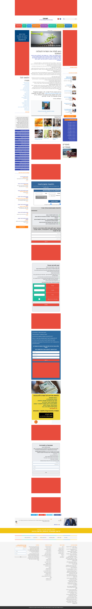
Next (76, 522)
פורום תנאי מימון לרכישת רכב (23, 146)
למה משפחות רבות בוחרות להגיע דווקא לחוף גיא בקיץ (71, 567)
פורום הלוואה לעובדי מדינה (24, 164)
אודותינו (29, 25)
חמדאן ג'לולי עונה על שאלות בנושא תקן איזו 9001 (72, 552)
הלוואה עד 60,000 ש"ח (71, 129)
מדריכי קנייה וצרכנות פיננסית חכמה (23, 106)
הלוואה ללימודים (26, 90)
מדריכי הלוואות (26, 108)
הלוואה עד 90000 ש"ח (71, 134)
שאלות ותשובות (44, 25)
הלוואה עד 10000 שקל (71, 122)
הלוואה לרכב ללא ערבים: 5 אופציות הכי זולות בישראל (72, 581)
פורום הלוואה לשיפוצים (24, 130)
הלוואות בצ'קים (26, 100)
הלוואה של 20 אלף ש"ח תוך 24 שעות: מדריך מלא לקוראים (71, 595)
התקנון (47, 204)
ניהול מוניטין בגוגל (27, 537)
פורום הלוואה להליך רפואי (24, 135)
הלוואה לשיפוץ (27, 94)
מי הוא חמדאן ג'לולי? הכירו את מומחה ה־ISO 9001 (71, 550)
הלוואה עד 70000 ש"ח (71, 131)
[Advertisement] (46, 7)
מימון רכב (27, 92)
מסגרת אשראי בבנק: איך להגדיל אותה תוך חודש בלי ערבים (71, 590)
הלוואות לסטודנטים (26, 105)
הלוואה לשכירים (26, 86)
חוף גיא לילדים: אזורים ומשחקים (71, 565)
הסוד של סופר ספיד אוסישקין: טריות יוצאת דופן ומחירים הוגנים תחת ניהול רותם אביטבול (72, 572)
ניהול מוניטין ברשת (43, 537)
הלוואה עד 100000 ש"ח (71, 135)
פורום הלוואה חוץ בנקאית (24, 162)
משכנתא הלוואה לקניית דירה (24, 89)
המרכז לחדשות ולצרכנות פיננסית (46, 111)
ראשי (75, 25)
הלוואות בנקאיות (26, 101)
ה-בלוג (24, 25)
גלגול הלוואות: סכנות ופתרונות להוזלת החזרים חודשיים (72, 579)
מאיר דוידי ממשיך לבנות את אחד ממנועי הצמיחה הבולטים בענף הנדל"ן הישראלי (71, 559)
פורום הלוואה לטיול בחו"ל (24, 155)
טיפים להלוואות (26, 109)
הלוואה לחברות (26, 83)
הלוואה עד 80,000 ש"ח (71, 132)
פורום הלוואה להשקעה (25, 137)
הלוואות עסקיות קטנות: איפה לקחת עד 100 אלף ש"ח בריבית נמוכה (72, 587)
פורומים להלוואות (52, 25)
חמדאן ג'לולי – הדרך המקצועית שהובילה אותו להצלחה (71, 554)
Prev (16, 522)
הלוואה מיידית (27, 110)
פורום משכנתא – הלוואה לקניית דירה (22, 151)
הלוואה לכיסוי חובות (26, 88)
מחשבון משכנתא (36, 25)
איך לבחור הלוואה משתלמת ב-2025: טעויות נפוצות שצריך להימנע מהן (72, 583)
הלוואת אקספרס (26, 104)
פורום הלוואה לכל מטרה (24, 169)
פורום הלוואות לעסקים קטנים (23, 139)
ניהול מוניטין (35, 537)
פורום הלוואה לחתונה (25, 144)
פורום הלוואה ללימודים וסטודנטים (23, 148)
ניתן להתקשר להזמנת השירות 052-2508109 (46, 349)
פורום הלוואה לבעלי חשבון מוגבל (23, 132)
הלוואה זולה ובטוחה (68, 103)
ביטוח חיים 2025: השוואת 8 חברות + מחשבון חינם (72, 592)
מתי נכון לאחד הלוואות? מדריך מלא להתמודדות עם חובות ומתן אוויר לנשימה (72, 575)
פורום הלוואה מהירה (25, 160)
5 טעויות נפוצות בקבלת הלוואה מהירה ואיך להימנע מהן (68, 78)
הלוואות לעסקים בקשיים (25, 97)
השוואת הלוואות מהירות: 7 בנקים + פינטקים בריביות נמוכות (72, 597)
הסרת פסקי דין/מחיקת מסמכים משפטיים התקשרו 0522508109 (22, 37)
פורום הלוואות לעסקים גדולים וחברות (22, 167)
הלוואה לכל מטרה (26, 82)
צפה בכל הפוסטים (69, 116)
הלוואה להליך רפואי (26, 95)
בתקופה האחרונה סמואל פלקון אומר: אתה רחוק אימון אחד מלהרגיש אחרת (72, 563)
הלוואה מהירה (27, 85)
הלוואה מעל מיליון (72, 139)
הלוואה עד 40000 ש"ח (71, 126)
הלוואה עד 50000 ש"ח (71, 128)
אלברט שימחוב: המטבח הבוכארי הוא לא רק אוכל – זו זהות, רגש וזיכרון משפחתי (71, 602)
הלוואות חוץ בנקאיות (26, 84)
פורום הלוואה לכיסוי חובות (24, 153)
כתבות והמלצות (60, 25)
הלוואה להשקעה (26, 96)
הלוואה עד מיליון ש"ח (71, 138)
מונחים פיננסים (68, 25)
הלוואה (28, 99)
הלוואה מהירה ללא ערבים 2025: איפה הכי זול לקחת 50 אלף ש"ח (71, 599)
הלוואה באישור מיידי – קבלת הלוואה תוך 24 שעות (68, 110)
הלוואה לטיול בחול (26, 87)
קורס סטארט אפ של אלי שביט (53, 93)
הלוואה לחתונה (26, 93)
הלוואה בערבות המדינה (25, 102)
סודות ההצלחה (56, 30)
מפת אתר (65, 537)
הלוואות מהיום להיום (26, 103)
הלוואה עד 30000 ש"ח (71, 125)
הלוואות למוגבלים (26, 98)
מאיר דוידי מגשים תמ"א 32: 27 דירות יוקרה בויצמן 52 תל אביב (71, 569)
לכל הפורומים (22, 226)
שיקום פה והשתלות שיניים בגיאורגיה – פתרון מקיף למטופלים (71, 557)
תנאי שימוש (59, 537)
